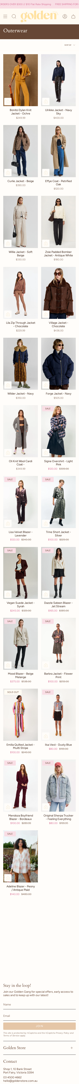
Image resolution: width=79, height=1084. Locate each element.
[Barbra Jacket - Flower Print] (58, 644)
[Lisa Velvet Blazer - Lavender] (20, 502)
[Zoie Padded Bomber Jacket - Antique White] (58, 222)
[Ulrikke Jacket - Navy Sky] (58, 80)
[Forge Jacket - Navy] (58, 364)
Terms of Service (11, 1035)
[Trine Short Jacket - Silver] (58, 502)
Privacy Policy (62, 1033)
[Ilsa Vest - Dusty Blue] (58, 715)
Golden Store (14, 1048)
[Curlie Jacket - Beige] (20, 151)
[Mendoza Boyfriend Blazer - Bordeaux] (20, 785)
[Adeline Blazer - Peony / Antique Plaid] (20, 856)
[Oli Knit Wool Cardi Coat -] (20, 431)
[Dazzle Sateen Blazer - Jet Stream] (58, 573)
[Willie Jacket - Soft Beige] (20, 222)
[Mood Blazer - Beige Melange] (20, 644)
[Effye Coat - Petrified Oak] (58, 151)
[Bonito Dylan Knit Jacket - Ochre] (20, 80)
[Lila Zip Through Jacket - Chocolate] (20, 293)
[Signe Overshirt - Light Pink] (58, 431)
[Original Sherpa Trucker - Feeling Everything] (58, 785)
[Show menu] (5, 16)
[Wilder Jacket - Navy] (20, 364)
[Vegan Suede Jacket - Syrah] (20, 573)
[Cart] (73, 16)
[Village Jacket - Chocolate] (58, 293)
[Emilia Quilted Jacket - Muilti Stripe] (20, 715)
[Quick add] (8, 101)
